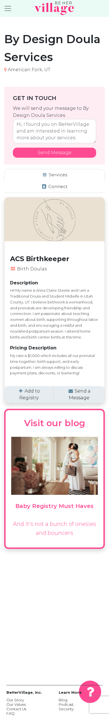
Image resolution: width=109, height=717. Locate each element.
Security (66, 709)
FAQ (10, 713)
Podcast (66, 704)
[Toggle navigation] (8, 8)
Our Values (16, 704)
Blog (63, 700)
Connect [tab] (57, 186)
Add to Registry (29, 394)
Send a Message (80, 394)
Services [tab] (57, 174)
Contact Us (16, 709)
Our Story (15, 700)
